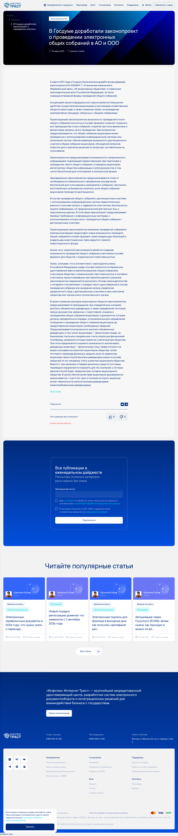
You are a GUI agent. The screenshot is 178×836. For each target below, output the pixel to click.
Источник (55, 391)
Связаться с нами (164, 5)
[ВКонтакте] (122, 404)
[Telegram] (126, 404)
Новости (15, 20)
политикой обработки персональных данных (97, 503)
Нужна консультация (59, 713)
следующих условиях (96, 512)
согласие (69, 501)
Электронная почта (65, 489)
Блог (11, 15)
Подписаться (89, 520)
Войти (148, 5)
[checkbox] (56, 500)
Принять (30, 827)
